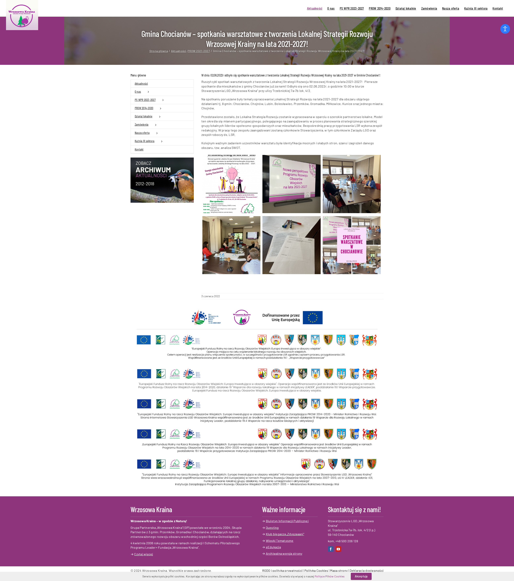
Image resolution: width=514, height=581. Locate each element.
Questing (272, 527)
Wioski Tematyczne (280, 540)
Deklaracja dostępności (366, 570)
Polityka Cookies (316, 570)
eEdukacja (273, 547)
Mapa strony (339, 570)
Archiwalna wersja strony (284, 553)
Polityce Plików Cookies (330, 576)
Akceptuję (361, 576)
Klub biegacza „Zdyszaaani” (285, 534)
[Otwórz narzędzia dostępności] (505, 29)
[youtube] (338, 549)
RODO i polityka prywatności (282, 570)
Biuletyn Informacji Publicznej (287, 521)
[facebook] (330, 549)
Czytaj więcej (143, 554)
